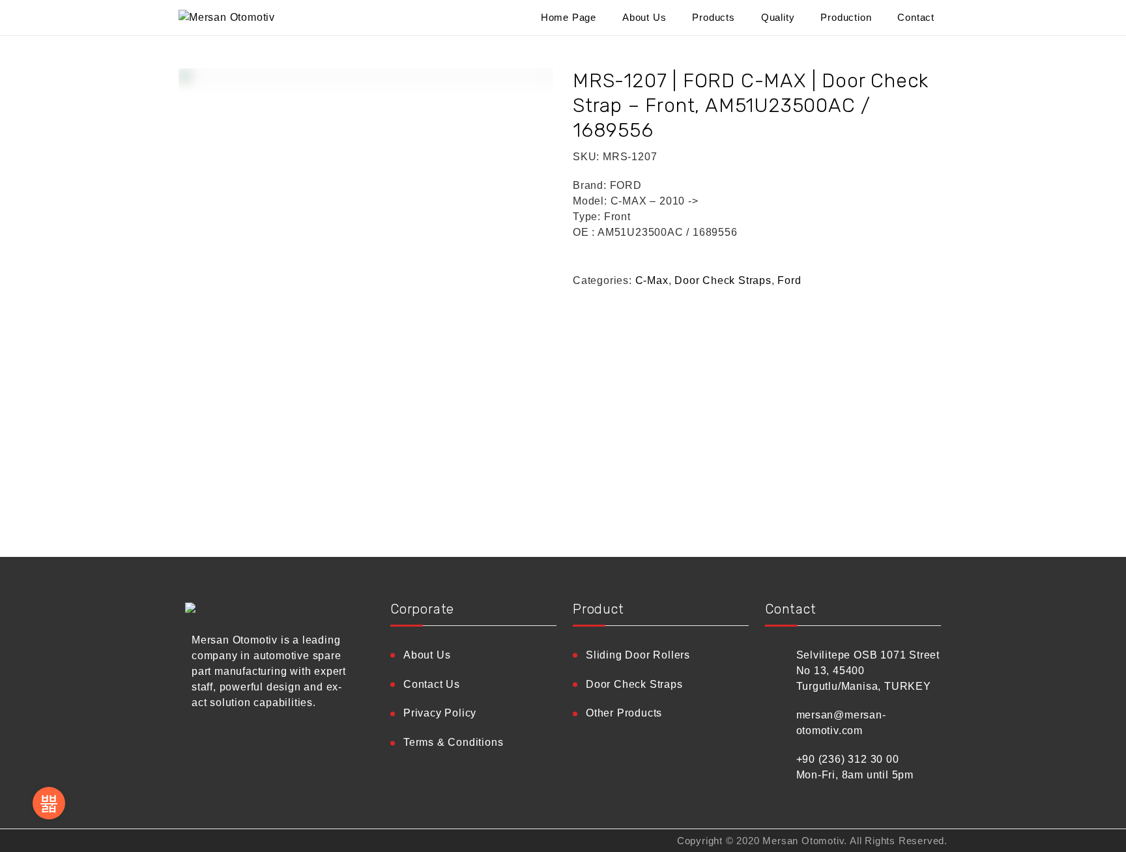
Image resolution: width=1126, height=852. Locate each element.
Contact (915, 17)
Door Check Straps (723, 280)
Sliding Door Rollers (638, 654)
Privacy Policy (439, 712)
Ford (789, 280)
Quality (778, 17)
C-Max (652, 280)
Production (845, 17)
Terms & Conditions (453, 742)
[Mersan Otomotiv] (270, 17)
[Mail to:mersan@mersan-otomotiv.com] (49, 803)
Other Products (624, 712)
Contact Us (431, 684)
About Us (644, 17)
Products (713, 17)
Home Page (568, 17)
